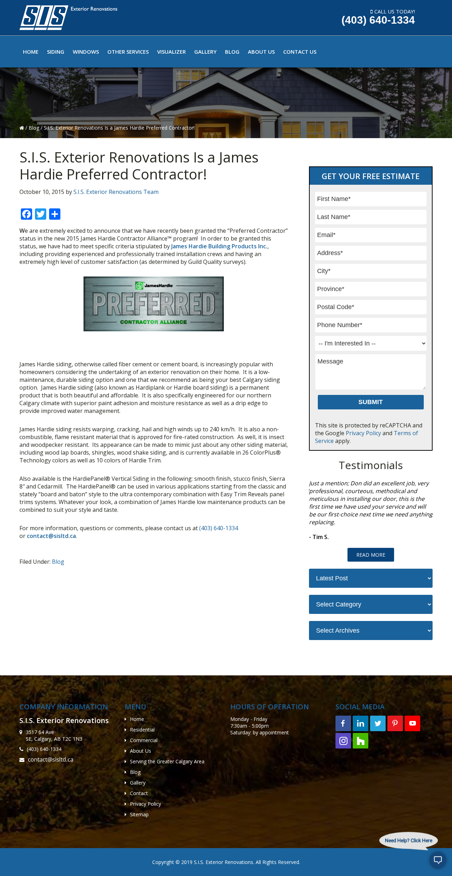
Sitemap (139, 814)
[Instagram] (343, 740)
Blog (35, 127)
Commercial (143, 740)
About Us (140, 750)
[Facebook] (343, 723)
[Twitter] (378, 723)
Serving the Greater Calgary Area (167, 761)
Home (137, 719)
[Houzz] (360, 740)
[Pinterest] (395, 723)
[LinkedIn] (360, 723)
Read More (370, 554)
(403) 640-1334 (378, 20)
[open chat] (437, 861)
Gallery (137, 782)
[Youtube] (412, 723)
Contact (139, 793)
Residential (142, 729)
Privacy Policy (363, 433)
